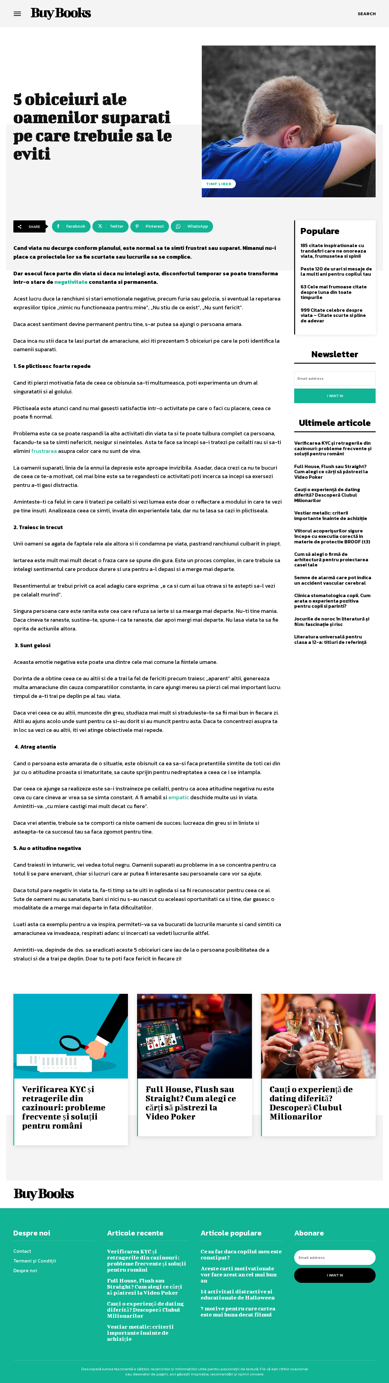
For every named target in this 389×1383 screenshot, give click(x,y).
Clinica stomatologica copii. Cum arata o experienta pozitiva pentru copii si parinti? (332, 601)
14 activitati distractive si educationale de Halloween (238, 1294)
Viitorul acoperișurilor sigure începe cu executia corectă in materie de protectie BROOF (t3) (332, 536)
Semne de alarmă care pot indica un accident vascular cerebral (332, 580)
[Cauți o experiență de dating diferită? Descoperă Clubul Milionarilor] (318, 1037)
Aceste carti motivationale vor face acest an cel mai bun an (239, 1274)
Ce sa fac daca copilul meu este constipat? (241, 1254)
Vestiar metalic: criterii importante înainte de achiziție (330, 515)
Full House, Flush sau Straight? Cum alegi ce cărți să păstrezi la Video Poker (331, 472)
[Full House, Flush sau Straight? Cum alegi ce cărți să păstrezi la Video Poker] (194, 1037)
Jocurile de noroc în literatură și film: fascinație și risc (331, 621)
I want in (335, 396)
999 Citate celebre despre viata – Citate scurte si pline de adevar (333, 315)
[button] (367, 13)
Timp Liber (219, 184)
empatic (178, 797)
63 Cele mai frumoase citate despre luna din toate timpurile (334, 292)
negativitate (71, 282)
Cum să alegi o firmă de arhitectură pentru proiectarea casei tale (331, 559)
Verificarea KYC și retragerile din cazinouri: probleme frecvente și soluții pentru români (332, 448)
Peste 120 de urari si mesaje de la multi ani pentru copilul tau (336, 271)
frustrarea (44, 451)
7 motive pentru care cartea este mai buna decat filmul (238, 1311)
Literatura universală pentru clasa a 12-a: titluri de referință (330, 639)
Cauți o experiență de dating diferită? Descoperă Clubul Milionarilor (327, 495)
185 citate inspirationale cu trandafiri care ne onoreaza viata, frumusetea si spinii (333, 251)
